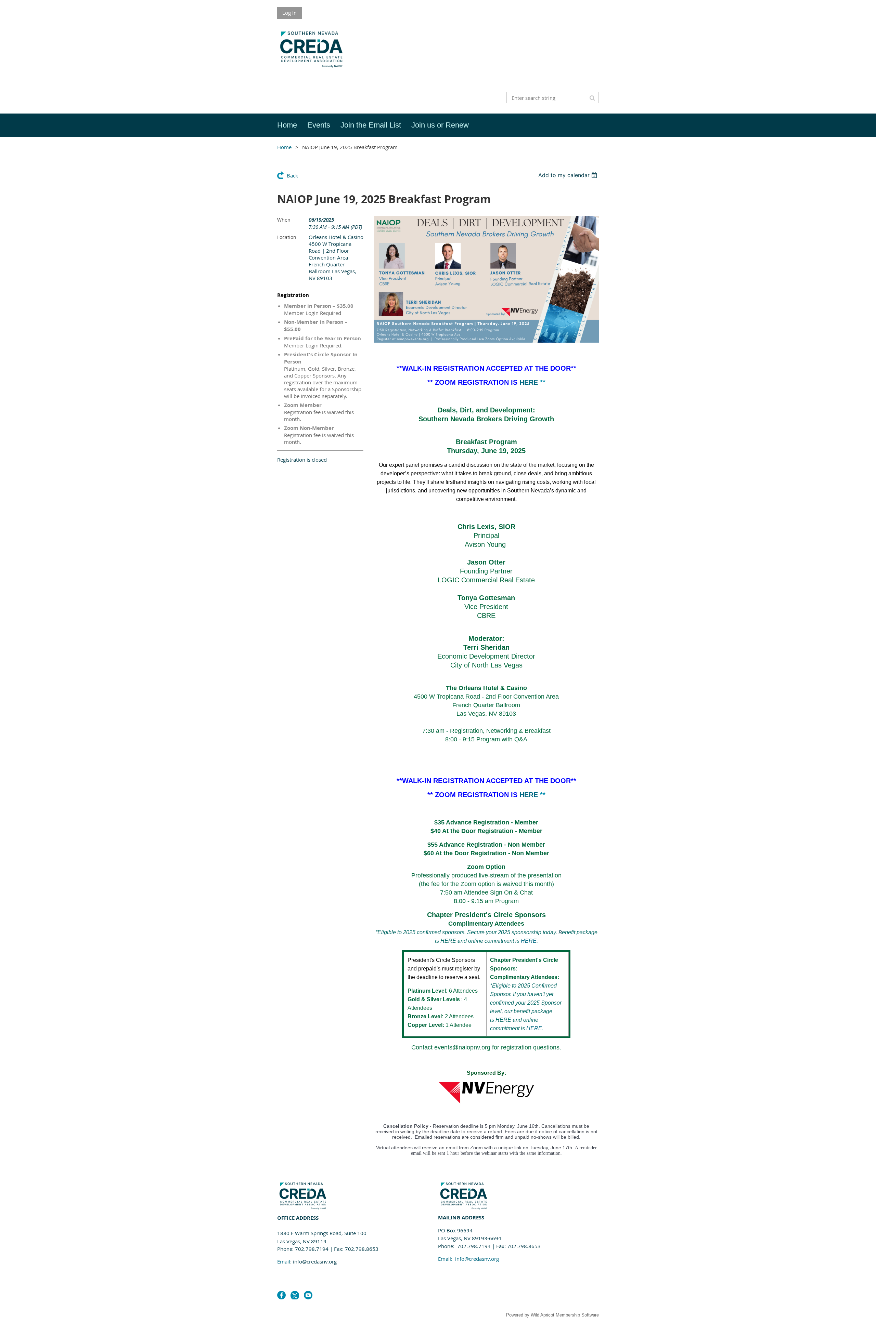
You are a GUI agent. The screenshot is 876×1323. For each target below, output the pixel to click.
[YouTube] (308, 1295)
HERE (528, 382)
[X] (295, 1295)
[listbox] (568, 175)
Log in (289, 12)
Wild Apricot (542, 1315)
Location (286, 237)
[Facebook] (281, 1295)
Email (283, 1261)
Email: (468, 1258)
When (284, 219)
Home (284, 147)
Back (292, 175)
